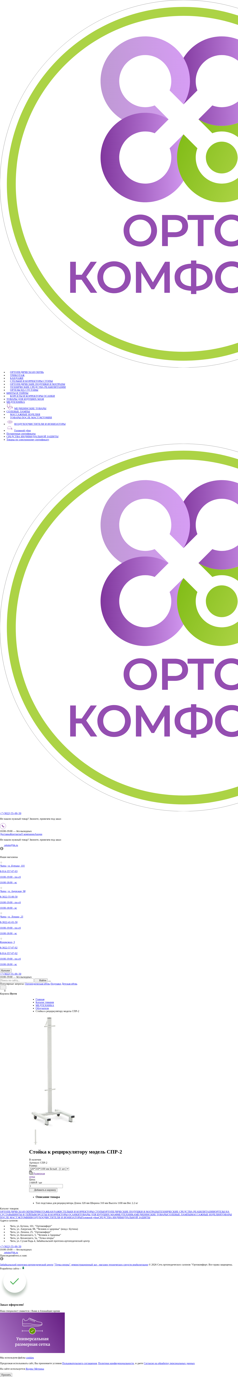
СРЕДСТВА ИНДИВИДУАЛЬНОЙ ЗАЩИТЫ (32, 436)
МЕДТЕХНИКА (15, 402)
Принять (6, 1374)
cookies (30, 1357)
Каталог (5, 970)
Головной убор (22, 430)
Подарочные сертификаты (21, 433)
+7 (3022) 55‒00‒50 (10, 813)
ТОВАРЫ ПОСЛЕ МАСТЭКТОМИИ (31, 417)
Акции (38, 834)
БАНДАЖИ (16, 378)
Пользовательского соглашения (79, 1363)
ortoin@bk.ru (11, 845)
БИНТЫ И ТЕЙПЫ (17, 393)
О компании (28, 834)
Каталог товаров (45, 1002)
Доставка (5, 834)
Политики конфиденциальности (116, 1363)
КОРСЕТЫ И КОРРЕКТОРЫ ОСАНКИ (32, 396)
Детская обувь (69, 983)
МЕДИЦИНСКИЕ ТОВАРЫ (30, 408)
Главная (40, 999)
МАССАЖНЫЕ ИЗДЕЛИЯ (25, 414)
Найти (42, 980)
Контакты (15, 834)
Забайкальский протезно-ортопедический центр (26, 1264)
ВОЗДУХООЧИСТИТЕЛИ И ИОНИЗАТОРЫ (40, 424)
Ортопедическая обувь (37, 983)
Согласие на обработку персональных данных (169, 1363)
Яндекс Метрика (35, 1368)
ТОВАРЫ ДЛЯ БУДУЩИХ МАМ (25, 399)
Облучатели (42, 1008)
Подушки (56, 983)
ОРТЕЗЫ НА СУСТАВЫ (24, 390)
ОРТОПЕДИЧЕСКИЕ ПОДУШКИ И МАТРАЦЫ (37, 384)
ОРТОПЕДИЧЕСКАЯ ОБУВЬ (27, 372)
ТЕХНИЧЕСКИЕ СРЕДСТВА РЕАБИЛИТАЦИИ (38, 387)
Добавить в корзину (45, 1190)
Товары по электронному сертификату (27, 439)
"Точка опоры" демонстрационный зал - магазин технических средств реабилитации (101, 1264)
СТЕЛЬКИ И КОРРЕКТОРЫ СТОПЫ (31, 381)
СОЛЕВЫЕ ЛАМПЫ (18, 411)
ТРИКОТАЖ (17, 375)
